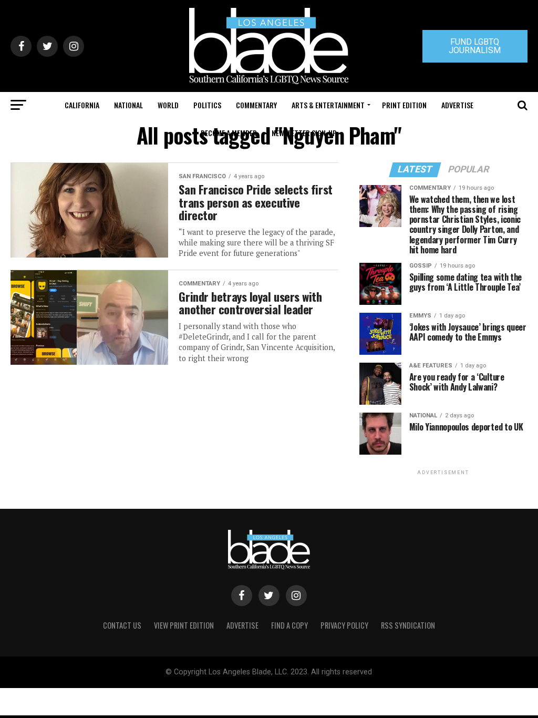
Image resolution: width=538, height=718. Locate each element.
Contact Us (122, 625)
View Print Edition (184, 625)
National (128, 104)
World (168, 104)
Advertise (457, 104)
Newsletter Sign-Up (304, 132)
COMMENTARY (256, 104)
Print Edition (404, 104)
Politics (207, 104)
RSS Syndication (408, 625)
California (82, 104)
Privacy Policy (344, 625)
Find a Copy (289, 625)
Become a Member (229, 132)
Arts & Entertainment (328, 104)
